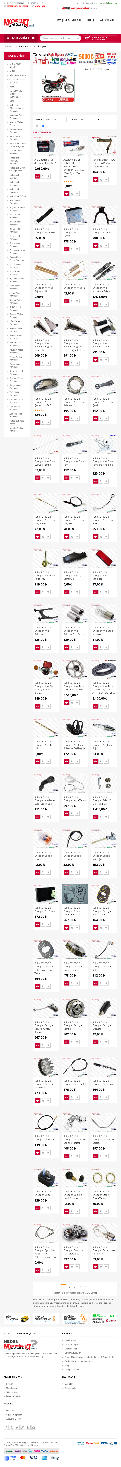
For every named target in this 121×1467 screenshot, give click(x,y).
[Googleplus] (22, 1427)
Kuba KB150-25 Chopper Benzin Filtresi (43, 856)
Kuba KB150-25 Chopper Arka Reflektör (100, 575)
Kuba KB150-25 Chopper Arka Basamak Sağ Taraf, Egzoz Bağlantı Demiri (74, 345)
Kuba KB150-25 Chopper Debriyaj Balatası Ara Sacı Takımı (44, 968)
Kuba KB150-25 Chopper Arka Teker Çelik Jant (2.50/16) (74, 686)
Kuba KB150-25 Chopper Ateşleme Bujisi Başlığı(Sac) (45, 800)
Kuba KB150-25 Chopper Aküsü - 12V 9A (72, 232)
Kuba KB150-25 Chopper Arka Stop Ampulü (102, 631)
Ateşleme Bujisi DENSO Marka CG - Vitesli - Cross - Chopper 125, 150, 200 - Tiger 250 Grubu (73, 168)
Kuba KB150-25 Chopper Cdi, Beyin (45, 909)
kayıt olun (112, 3)
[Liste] (37, 126)
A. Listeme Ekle (48, 176)
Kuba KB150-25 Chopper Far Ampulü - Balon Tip (103, 1250)
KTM (11, 101)
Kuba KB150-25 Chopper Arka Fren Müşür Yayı (45, 520)
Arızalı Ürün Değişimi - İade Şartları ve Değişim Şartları (90, 1357)
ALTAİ (12, 71)
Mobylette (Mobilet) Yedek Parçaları (16, 108)
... (41, 1356)
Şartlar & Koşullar (73, 1353)
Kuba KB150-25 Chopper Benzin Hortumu (72, 856)
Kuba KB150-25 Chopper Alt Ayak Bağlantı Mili (44, 288)
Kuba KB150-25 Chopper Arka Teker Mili (45, 745)
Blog (67, 1365)
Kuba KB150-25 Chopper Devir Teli (44, 1137)
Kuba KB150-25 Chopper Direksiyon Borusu (103, 1139)
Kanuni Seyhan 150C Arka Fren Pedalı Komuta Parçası (103, 163)
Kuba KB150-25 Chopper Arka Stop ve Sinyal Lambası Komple (45, 687)
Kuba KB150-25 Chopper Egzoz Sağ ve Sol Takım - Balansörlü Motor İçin (46, 1252)
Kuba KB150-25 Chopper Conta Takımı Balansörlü (72, 911)
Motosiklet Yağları (17, 196)
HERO (12, 87)
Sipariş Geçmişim (14, 1415)
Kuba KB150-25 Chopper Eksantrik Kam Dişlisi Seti (73, 1250)
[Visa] (104, 1443)
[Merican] (80, 1443)
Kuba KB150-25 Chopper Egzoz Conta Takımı (100, 1195)
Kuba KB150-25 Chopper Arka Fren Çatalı (102, 402)
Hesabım (10, 1410)
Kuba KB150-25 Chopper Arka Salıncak (43, 631)
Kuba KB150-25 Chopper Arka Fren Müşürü (73, 520)
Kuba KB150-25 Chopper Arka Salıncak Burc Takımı (74, 631)
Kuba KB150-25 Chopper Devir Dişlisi (103, 1082)
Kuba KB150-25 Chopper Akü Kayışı (45, 230)
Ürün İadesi (11, 1388)
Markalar (68, 1384)
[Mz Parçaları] (79, 8)
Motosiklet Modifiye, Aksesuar (14, 161)
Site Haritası (12, 1392)
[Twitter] (17, 1427)
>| (86, 1286)
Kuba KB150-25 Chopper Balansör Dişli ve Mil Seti (102, 800)
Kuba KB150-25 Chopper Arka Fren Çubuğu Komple (45, 461)
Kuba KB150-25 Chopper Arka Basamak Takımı (100, 343)
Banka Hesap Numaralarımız (78, 1361)
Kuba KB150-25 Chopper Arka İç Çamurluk (72, 575)
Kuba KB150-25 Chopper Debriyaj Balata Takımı (101, 911)
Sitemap (34, 1445)
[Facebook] (6, 1427)
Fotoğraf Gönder (72, 1370)
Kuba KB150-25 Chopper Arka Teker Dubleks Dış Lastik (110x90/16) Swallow (103, 687)
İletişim (9, 1384)
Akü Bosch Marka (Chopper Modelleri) (45, 161)
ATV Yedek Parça (17, 75)
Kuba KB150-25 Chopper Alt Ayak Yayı (74, 286)
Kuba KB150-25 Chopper (32, 46)
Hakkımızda (70, 1340)
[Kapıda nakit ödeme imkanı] (46, 1318)
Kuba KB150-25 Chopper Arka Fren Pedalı (102, 520)
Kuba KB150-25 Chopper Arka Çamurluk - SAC (43, 402)
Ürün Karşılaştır (42, 176)
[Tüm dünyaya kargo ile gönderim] (17, 1318)
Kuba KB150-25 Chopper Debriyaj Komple (72, 1025)
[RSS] (28, 1427)
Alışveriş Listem (13, 1419)
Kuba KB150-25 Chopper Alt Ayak (101, 230)
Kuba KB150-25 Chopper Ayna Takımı (74, 798)
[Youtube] (33, 1427)
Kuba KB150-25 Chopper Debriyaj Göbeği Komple (72, 966)
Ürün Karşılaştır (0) (42, 132)
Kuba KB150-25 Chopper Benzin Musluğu (101, 856)
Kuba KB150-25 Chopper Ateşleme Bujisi (102, 745)
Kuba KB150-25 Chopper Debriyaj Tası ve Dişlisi (44, 1084)
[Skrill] (113, 1443)
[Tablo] (43, 126)
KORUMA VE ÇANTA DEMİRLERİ (15, 94)
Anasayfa (9, 46)
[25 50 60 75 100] (89, 120)
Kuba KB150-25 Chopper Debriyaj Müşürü (101, 1025)
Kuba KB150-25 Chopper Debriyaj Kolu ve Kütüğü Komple (44, 1027)
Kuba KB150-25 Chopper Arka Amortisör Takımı (101, 288)
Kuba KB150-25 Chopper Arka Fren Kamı (73, 461)
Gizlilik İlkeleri (71, 1349)
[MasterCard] (92, 1443)
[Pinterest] (11, 1427)
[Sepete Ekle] (37, 176)
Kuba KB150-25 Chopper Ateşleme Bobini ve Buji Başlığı (74, 745)
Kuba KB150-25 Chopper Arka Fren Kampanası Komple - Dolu (103, 463)
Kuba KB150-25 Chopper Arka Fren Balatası (73, 402)
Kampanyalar (71, 1388)
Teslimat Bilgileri (72, 1344)
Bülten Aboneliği (13, 1396)
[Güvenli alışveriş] (104, 1318)
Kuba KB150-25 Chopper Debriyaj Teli (74, 1082)
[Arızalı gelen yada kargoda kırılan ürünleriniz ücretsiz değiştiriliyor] (75, 1318)
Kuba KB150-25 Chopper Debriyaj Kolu (101, 966)
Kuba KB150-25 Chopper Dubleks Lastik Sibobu (72, 1195)
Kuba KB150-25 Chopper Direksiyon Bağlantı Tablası (74, 1139)
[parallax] (21, 1345)
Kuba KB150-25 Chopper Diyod (43, 1193)
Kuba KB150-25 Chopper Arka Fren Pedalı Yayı (45, 575)
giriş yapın (97, 3)
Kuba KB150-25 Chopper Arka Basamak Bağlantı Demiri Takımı (44, 345)
